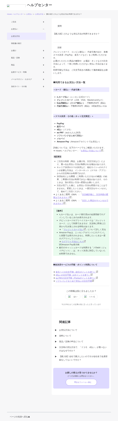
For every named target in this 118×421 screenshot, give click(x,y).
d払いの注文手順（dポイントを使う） (73, 275)
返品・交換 (15, 58)
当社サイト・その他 (19, 86)
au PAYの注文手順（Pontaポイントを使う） (76, 278)
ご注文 (13, 22)
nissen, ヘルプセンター (15, 14)
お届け (13, 50)
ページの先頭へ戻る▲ (20, 416)
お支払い (29, 14)
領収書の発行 (16, 43)
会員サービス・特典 (19, 72)
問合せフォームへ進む (83, 382)
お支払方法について (68, 330)
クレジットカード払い (74, 229)
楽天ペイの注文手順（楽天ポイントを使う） (76, 272)
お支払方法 (39, 14)
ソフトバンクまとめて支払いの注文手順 (74, 281)
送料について (65, 335)
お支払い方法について (91, 150)
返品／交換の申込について (71, 341)
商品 (13, 65)
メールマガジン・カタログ (21, 79)
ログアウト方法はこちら (73, 241)
